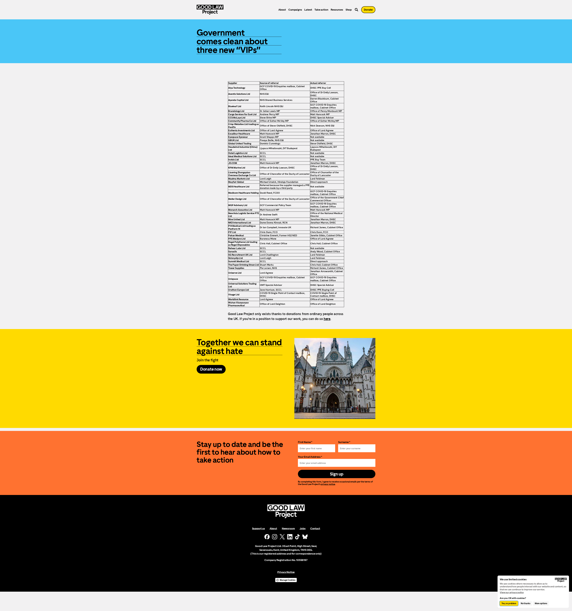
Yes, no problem (509, 603)
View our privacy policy (512, 592)
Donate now (211, 369)
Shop (349, 9)
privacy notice (328, 484)
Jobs (302, 528)
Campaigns (295, 9)
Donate (368, 9)
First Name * (305, 442)
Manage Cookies (287, 580)
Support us (258, 528)
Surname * (344, 442)
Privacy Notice (286, 572)
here (327, 319)
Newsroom (288, 528)
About (282, 9)
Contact (315, 528)
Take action (321, 9)
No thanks (525, 603)
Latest (308, 9)
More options (541, 603)
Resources (337, 9)
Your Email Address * (310, 456)
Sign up (336, 474)
